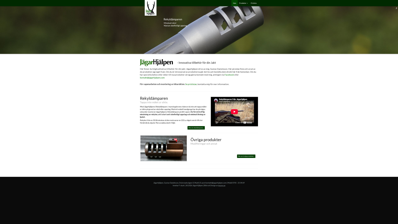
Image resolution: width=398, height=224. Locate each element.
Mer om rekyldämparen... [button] (196, 128)
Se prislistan (191, 84)
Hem (234, 3)
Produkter (243, 3)
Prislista (254, 3)
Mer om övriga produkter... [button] (246, 156)
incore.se (221, 185)
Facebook (229, 74)
